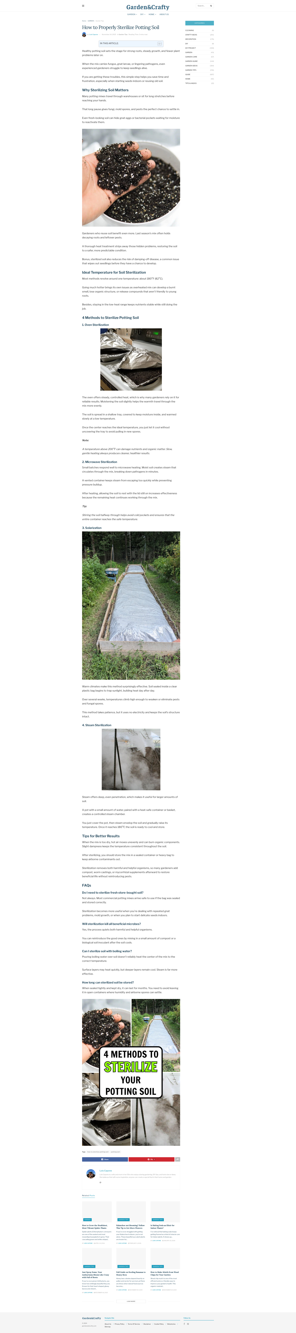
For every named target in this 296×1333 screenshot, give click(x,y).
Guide (187, 74)
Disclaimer (147, 1324)
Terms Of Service (134, 1324)
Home (84, 21)
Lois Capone (93, 34)
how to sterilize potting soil (97, 1152)
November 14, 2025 (109, 34)
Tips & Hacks (191, 83)
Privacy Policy (119, 1324)
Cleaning (189, 30)
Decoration (190, 39)
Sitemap (108, 1327)
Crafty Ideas (191, 35)
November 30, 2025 (135, 1290)
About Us (164, 14)
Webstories (171, 1324)
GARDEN (131, 14)
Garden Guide (191, 61)
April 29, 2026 (100, 1243)
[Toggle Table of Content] (158, 44)
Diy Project (190, 48)
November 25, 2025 (170, 1290)
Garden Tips (100, 21)
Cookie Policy (159, 1324)
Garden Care (191, 57)
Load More (131, 1301)
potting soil (115, 1152)
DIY (142, 14)
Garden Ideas (191, 66)
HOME (151, 14)
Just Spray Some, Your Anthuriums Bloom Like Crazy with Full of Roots (95, 1274)
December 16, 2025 (101, 1292)
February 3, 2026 (135, 1243)
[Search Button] (211, 5)
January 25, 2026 (169, 1240)
